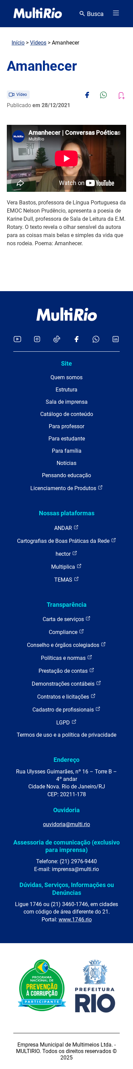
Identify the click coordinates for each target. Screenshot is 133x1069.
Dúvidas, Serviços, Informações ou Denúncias (66, 888)
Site (66, 363)
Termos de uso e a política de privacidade (66, 735)
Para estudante (66, 438)
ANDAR (63, 528)
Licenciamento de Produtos (64, 488)
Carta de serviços (64, 619)
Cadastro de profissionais (63, 709)
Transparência (67, 604)
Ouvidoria (66, 810)
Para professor (66, 426)
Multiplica (63, 567)
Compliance (64, 632)
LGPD (63, 722)
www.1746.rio (75, 919)
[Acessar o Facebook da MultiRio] (76, 340)
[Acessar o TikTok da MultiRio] (57, 340)
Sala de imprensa (67, 402)
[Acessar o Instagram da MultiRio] (37, 340)
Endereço (66, 759)
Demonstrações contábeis (64, 684)
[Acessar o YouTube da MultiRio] (17, 340)
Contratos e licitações (63, 697)
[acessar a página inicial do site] (37, 13)
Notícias (66, 463)
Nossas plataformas (66, 513)
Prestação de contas (64, 671)
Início (18, 42)
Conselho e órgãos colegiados (64, 645)
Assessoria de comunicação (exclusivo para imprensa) (66, 846)
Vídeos (38, 42)
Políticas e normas (64, 658)
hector (64, 554)
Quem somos (66, 377)
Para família (67, 451)
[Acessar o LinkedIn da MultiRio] (116, 340)
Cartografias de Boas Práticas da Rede (64, 541)
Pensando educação (66, 475)
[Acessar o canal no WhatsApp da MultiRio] (96, 340)
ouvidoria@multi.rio (66, 824)
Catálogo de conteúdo (66, 414)
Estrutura (66, 389)
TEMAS (64, 580)
